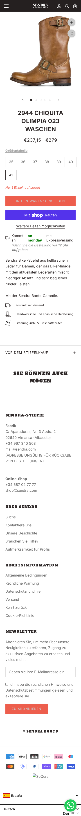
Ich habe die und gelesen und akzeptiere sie (39, 690)
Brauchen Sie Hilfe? (21, 541)
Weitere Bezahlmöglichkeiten (40, 226)
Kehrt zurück (16, 607)
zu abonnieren (26, 709)
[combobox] (40, 795)
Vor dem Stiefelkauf (26, 352)
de (73, 813)
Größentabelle (16, 150)
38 (47, 162)
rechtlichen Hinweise (48, 684)
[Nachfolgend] (58, 100)
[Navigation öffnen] (6, 6)
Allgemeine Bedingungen (26, 575)
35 (11, 162)
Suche (10, 517)
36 (23, 162)
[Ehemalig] (22, 100)
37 (35, 162)
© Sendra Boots (40, 731)
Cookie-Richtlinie (19, 615)
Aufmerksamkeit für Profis (27, 549)
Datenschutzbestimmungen (28, 690)
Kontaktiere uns (18, 525)
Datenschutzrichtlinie (22, 591)
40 (70, 162)
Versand (12, 599)
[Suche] (67, 6)
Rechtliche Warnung (22, 583)
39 (58, 162)
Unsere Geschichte (21, 533)
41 (11, 175)
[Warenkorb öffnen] (75, 6)
